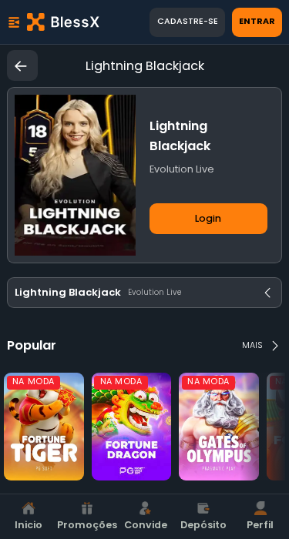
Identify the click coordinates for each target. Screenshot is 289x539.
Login (208, 218)
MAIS (252, 345)
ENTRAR (257, 21)
